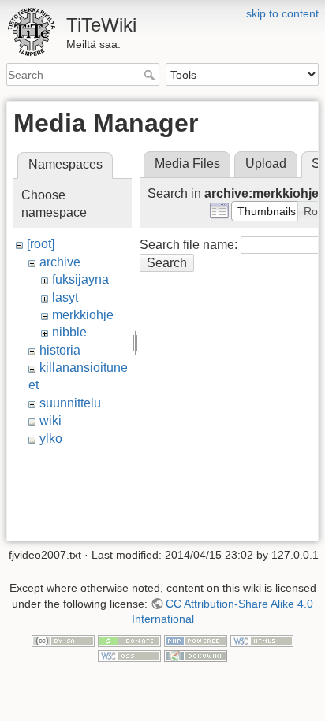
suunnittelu (70, 403)
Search (151, 74)
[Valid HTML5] (261, 640)
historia (59, 350)
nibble (69, 332)
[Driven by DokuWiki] (195, 655)
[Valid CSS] (129, 655)
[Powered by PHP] (195, 640)
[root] (40, 244)
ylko (50, 438)
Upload (265, 163)
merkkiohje (83, 314)
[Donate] (129, 640)
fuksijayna (80, 279)
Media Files (187, 163)
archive (59, 262)
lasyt (65, 297)
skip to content (282, 13)
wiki (50, 420)
